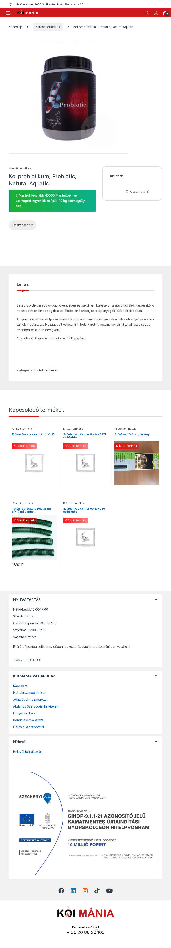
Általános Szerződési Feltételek (35, 706)
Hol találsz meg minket (29, 692)
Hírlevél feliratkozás (27, 751)
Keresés (146, 12)
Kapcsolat (20, 686)
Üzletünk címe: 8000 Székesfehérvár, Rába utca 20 (48, 4)
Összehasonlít (22, 225)
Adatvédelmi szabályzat (30, 699)
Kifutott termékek (48, 27)
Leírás (23, 284)
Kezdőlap (15, 27)
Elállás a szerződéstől (28, 727)
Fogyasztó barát (25, 713)
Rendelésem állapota (28, 720)
